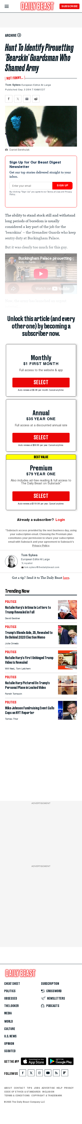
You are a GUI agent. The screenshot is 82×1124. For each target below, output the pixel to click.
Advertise (48, 1088)
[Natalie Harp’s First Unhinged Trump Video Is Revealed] (67, 668)
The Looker (11, 1006)
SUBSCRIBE (69, 6)
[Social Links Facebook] (22, 1074)
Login (60, 520)
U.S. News (10, 1036)
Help (59, 1088)
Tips (29, 1088)
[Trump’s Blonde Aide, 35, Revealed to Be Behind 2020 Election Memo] (67, 643)
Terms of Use (54, 192)
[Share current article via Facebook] (8, 98)
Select (41, 382)
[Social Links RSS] (56, 1074)
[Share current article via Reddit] (36, 98)
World (8, 1021)
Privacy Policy (40, 545)
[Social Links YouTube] (48, 1074)
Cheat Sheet (12, 983)
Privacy (69, 1088)
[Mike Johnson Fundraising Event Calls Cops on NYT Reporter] (67, 718)
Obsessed (10, 998)
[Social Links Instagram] (39, 1074)
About (8, 1088)
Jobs (37, 1088)
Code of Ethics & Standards (22, 1091)
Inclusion (48, 1091)
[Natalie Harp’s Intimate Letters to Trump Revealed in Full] (67, 618)
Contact (19, 1088)
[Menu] (10, 6)
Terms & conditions (17, 1095)
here (66, 577)
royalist (28, 563)
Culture (9, 1029)
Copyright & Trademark (46, 1095)
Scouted (10, 1051)
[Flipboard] (64, 1074)
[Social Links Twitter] (31, 1074)
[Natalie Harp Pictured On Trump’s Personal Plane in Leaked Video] (67, 693)
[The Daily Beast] (37, 6)
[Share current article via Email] (26, 98)
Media (8, 1013)
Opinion (9, 1043)
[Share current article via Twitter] (17, 98)
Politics (10, 991)
